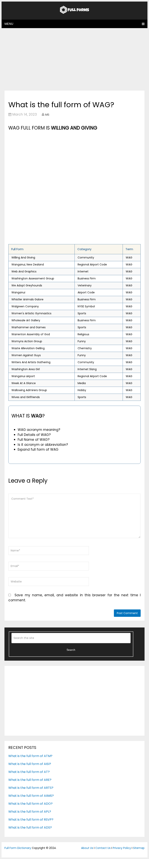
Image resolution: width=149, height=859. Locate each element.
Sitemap (139, 848)
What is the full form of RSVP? (30, 819)
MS (47, 114)
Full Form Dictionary (17, 848)
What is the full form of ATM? (30, 756)
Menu (8, 24)
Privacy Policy (122, 848)
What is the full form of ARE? (29, 780)
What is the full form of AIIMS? (31, 795)
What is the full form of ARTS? (30, 788)
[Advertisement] (74, 59)
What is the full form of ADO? (30, 803)
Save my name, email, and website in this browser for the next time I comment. (74, 597)
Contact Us (103, 848)
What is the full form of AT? (29, 772)
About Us (87, 848)
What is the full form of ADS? (30, 827)
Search (71, 649)
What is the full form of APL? (29, 811)
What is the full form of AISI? (29, 764)
